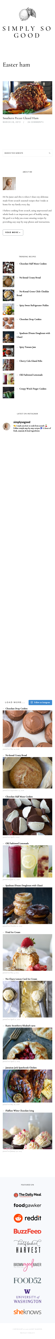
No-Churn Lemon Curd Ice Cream (21, 978)
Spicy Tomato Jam (27, 347)
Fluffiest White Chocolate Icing (20, 1110)
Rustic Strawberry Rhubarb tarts (20, 1025)
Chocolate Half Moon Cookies (33, 263)
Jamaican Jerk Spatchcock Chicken (21, 1067)
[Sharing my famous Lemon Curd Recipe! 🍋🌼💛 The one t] (27, 654)
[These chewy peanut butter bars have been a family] (27, 596)
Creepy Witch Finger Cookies (32, 388)
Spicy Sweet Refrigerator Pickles (34, 305)
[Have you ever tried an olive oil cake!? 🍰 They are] (27, 683)
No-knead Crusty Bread (30, 277)
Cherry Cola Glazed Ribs (30, 361)
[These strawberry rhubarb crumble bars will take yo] (27, 479)
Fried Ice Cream (13, 932)
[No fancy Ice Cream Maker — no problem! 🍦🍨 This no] (27, 566)
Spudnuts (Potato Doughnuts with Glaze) (24, 885)
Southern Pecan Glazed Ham (20, 118)
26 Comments (36, 122)
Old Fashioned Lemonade (31, 374)
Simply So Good (27, 32)
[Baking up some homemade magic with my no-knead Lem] (27, 508)
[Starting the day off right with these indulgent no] (27, 537)
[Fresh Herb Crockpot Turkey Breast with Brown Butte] (27, 449)
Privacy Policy (27, 1333)
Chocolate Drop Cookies (30, 319)
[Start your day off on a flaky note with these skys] (27, 625)
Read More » (13, 232)
